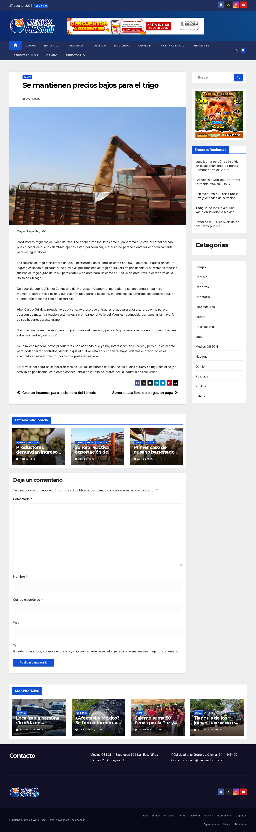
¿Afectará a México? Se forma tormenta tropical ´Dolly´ (97, 722)
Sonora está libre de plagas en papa (142, 393)
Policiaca (75, 45)
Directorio (75, 55)
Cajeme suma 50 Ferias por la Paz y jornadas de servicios (157, 722)
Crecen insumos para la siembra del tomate (59, 393)
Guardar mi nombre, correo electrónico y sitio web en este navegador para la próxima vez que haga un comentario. (96, 651)
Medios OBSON (206, 346)
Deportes (201, 45)
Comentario (22, 499)
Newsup (60, 819)
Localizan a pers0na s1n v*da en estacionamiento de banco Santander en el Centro (217, 166)
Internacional (172, 45)
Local (31, 45)
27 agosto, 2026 (31, 729)
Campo (52, 55)
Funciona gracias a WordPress (27, 819)
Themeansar (77, 819)
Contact (201, 277)
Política (98, 45)
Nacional (122, 45)
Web (16, 623)
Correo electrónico (28, 599)
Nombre (20, 576)
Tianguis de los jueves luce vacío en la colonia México (216, 722)
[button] (236, 50)
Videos (200, 396)
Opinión (144, 45)
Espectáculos (25, 55)
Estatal (51, 45)
